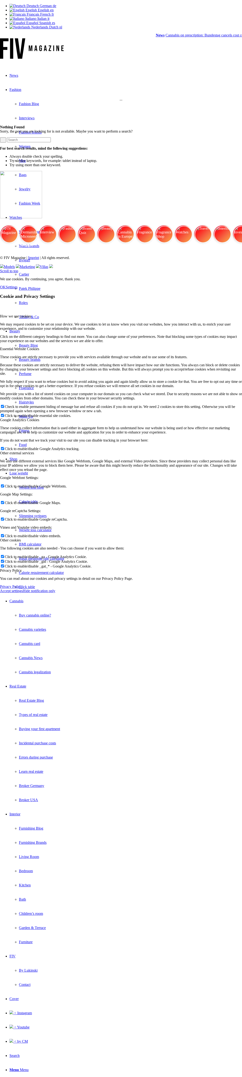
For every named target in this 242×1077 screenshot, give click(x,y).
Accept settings (11, 591)
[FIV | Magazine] (32, 57)
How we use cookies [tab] (15, 316)
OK (3, 287)
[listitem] (8, 236)
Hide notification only (39, 591)
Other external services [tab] (17, 453)
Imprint (33, 258)
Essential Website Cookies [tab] (19, 349)
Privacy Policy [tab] (11, 570)
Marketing (27, 267)
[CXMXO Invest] (51, 267)
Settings (11, 287)
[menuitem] (125, 636)
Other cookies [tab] (10, 540)
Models (9, 267)
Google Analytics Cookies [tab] (19, 420)
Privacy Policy (11, 587)
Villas (44, 267)
